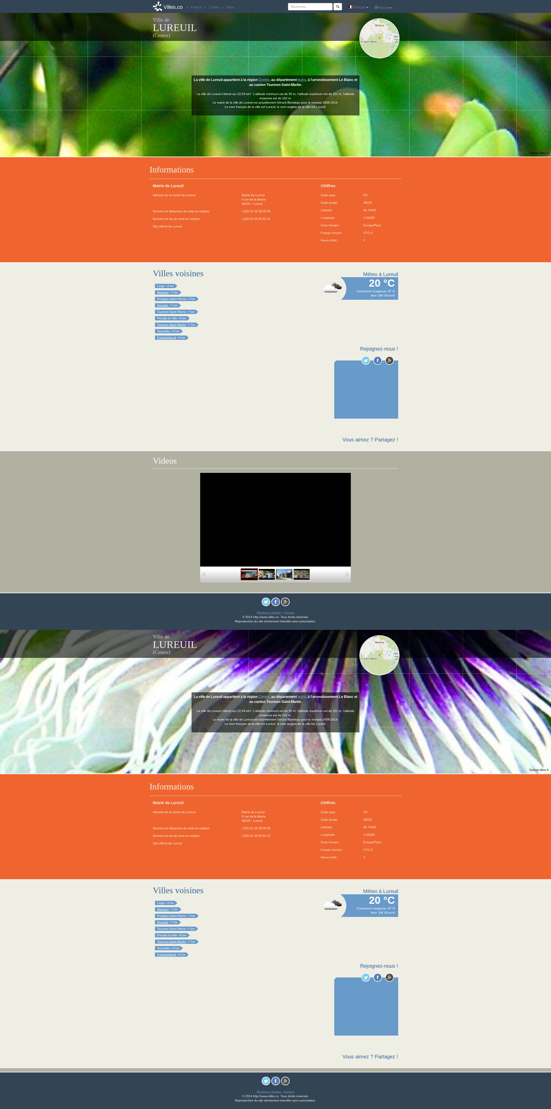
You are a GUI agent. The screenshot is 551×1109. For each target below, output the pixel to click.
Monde (384, 7)
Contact (289, 612)
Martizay (163, 292)
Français (359, 7)
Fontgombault (166, 337)
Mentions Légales (269, 612)
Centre (263, 80)
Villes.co (173, 7)
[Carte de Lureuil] (380, 38)
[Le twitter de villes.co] (365, 360)
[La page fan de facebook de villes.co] (377, 360)
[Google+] (389, 360)
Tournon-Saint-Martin (171, 324)
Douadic (162, 305)
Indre (302, 80)
